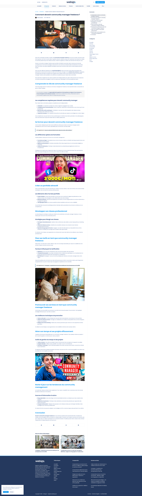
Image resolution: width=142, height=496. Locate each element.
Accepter (6, 491)
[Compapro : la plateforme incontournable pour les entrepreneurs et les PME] (47, 442)
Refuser (11, 491)
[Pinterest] (66, 52)
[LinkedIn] (78, 52)
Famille (88, 6)
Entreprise (46, 6)
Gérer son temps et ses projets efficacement (97, 30)
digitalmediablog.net (52, 493)
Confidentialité (103, 493)
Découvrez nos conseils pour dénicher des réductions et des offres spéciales (79, 481)
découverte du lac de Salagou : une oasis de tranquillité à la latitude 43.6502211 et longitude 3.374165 (98, 481)
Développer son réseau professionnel (96, 22)
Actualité (39, 6)
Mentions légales (95, 493)
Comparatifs (44, 2)
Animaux (91, 43)
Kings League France (93, 54)
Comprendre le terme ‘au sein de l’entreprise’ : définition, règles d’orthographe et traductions (72, 451)
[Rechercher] (93, 2)
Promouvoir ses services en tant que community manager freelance (98, 27)
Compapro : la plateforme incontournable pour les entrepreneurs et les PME (96, 470)
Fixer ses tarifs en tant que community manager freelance (97, 25)
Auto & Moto (96, 6)
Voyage (91, 61)
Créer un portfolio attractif (96, 20)
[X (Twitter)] (54, 52)
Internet (54, 6)
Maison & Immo (62, 6)
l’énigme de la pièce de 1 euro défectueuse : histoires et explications (78, 475)
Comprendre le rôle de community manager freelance (98, 15)
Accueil (38, 2)
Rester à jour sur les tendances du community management (98, 33)
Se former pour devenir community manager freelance (98, 18)
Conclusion (93, 34)
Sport (90, 60)
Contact (89, 493)
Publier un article (100, 2)
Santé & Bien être (80, 6)
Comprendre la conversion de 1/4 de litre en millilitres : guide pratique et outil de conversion (80, 465)
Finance (71, 6)
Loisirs (90, 55)
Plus (103, 6)
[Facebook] (41, 52)
